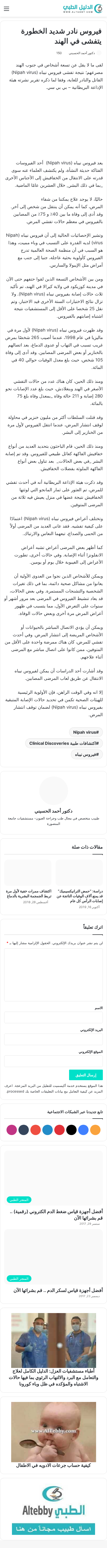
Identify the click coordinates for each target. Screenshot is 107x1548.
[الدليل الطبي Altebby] (82, 8)
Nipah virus (84, 732)
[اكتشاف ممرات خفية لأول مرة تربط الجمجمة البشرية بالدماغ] (27, 873)
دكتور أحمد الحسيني (82, 53)
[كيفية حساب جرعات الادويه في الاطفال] (53, 1432)
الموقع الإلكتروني (91, 1052)
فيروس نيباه (85, 754)
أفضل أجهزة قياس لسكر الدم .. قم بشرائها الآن (58, 1290)
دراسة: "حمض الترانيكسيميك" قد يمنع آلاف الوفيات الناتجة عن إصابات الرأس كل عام (80, 896)
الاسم (99, 1008)
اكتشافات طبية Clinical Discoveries (62, 743)
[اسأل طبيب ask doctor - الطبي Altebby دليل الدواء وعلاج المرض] (53, 1509)
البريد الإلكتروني (91, 1030)
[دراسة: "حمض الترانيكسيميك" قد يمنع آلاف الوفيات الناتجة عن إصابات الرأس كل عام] (79, 873)
